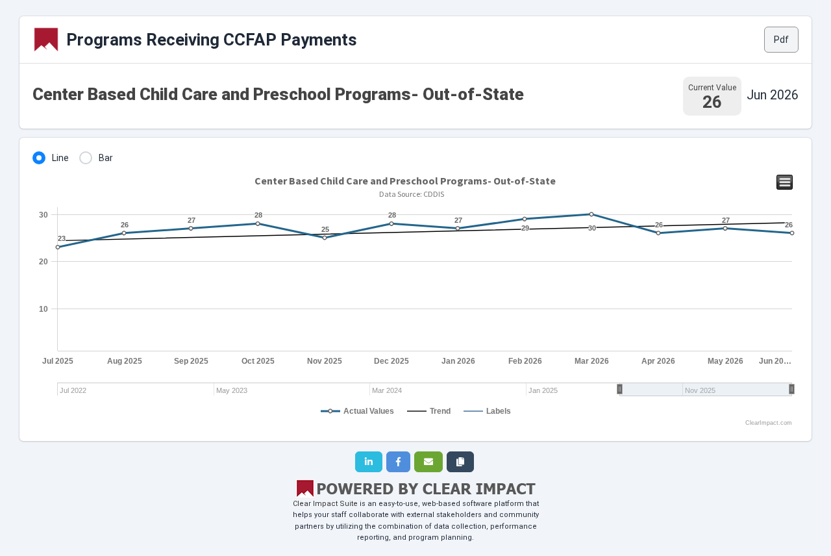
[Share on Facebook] (398, 461)
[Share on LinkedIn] (368, 461)
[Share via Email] (428, 461)
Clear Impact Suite (325, 503)
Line (60, 158)
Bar (106, 158)
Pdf (781, 39)
